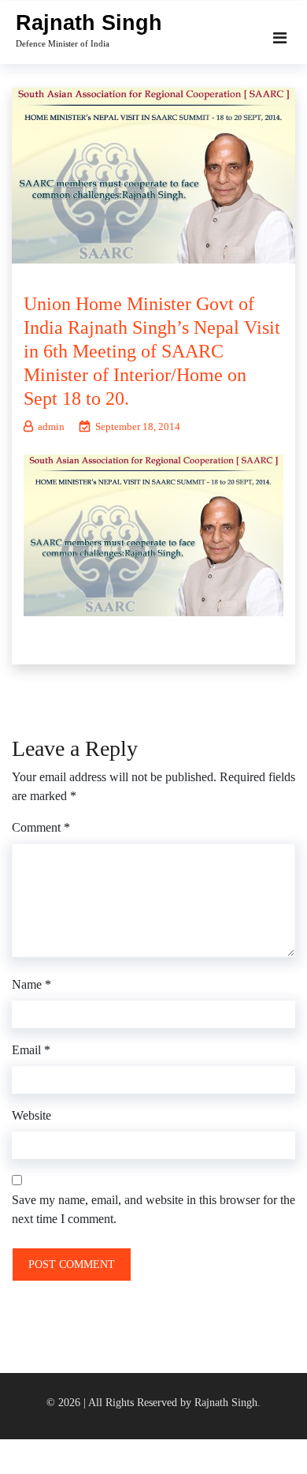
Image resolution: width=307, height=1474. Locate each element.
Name (31, 984)
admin (51, 426)
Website (31, 1115)
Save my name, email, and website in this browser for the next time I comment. (153, 1209)
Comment (41, 827)
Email (31, 1050)
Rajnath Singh (89, 23)
